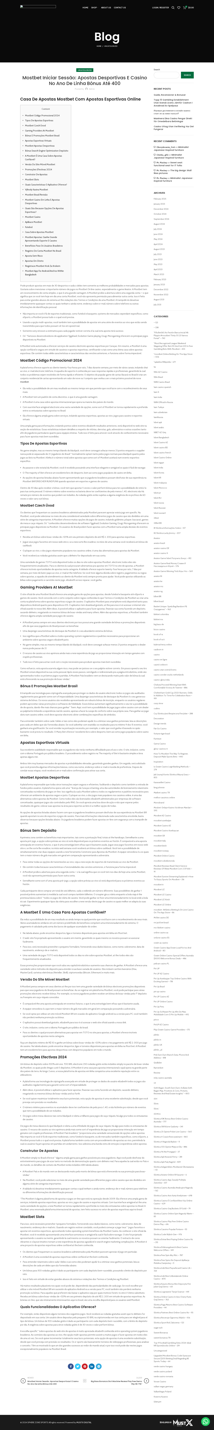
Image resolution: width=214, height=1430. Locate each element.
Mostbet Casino (32, 217)
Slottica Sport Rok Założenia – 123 (169, 1322)
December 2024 (161, 209)
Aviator (157, 538)
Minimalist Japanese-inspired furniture (171, 148)
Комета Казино (161, 1396)
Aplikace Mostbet (33, 222)
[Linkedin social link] (92, 1366)
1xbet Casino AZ (161, 442)
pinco (156, 1019)
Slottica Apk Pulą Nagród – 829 (167, 1162)
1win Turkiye (159, 407)
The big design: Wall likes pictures (173, 172)
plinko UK (158, 1044)
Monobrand (159, 802)
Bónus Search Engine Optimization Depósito (46, 150)
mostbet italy (160, 840)
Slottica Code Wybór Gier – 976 (168, 1234)
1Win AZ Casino (160, 372)
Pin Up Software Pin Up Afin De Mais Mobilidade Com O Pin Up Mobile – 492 (171, 1013)
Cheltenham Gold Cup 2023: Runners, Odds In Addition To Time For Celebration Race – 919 (173, 695)
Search (157, 69)
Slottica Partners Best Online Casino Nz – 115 (173, 1312)
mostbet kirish (160, 845)
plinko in (157, 1039)
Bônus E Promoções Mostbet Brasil (42, 135)
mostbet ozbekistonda (164, 861)
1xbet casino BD (161, 447)
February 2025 (160, 198)
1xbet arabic (159, 427)
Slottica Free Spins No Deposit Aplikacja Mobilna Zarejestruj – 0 (171, 1261)
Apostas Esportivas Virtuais (38, 140)
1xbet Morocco (160, 488)
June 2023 (158, 259)
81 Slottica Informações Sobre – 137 (169, 528)
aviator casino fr (161, 553)
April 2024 (158, 244)
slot (155, 1098)
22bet (156, 518)
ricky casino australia (163, 1078)
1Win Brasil (158, 377)
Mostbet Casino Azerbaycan (166, 830)
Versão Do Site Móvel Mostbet (40, 164)
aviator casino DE (161, 548)
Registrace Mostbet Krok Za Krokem (42, 266)
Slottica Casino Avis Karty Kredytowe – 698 (173, 1195)
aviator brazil (159, 543)
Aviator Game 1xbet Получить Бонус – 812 (172, 558)
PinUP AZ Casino (161, 1024)
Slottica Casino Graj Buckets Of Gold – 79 (172, 1208)
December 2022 (161, 289)
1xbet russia (159, 503)
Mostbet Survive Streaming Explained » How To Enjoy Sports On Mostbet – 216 (173, 878)
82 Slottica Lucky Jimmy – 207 (167, 533)
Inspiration (158, 761)
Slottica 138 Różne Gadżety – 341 (168, 1126)
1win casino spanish (162, 387)
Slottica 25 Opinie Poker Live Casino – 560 (173, 1131)
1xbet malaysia (160, 482)
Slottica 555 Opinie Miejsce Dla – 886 (170, 1146)
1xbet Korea (159, 472)
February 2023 (160, 279)
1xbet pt (157, 492)
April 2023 (158, 269)
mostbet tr (158, 884)
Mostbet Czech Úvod (35, 125)
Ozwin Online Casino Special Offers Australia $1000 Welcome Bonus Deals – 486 (174, 957)
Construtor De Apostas (36, 174)
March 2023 (159, 274)
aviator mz (158, 586)
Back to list (85, 1381)
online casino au (161, 932)
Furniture (157, 738)
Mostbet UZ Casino (162, 894)
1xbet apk (158, 422)
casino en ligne (160, 659)
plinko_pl (158, 1049)
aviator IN (158, 576)
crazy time (158, 703)
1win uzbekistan (160, 412)
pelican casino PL (161, 963)
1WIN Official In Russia (163, 402)
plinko (156, 1034)
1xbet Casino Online (162, 457)
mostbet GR (159, 835)
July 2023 (158, 254)
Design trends (160, 723)
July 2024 (158, 229)
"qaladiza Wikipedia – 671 (165, 362)
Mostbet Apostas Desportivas (40, 145)
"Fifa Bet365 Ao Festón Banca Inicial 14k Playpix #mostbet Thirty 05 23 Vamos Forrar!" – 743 (171, 335)
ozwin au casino (161, 942)
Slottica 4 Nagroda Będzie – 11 (167, 1141)
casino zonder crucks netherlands (169, 674)
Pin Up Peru (159, 1006)
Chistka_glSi (162, 155)
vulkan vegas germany (163, 1386)
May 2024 (158, 239)
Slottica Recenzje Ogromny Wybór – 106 (172, 1317)
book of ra (158, 634)
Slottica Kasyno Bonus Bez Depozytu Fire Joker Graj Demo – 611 (172, 1285)
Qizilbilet (158, 1062)
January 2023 (159, 284)
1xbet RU (157, 498)
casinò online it (160, 664)
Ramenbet (158, 1067)
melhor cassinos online (164, 797)
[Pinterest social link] (85, 1366)
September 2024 (161, 219)
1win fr (156, 392)
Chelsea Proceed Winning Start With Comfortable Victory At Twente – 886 (171, 686)
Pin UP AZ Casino (161, 973)
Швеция (157, 1401)
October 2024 (160, 214)
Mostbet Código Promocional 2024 (42, 115)
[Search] (173, 8)
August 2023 (159, 249)
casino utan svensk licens (165, 669)
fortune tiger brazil (162, 733)
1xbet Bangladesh (161, 437)
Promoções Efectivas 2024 (38, 169)
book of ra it (159, 639)
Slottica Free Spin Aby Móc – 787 (168, 1255)
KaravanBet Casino (162, 782)
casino (157, 654)
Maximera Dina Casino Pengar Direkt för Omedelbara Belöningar (173, 120)
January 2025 (159, 204)
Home (99, 46)
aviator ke (158, 581)
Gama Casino (160, 743)
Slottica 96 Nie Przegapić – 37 (167, 1151)
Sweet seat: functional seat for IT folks (168, 164)
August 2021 (159, 299)
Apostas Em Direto (34, 260)
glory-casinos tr (161, 748)
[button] (205, 1421)
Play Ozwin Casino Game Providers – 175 (172, 1029)
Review (157, 1072)
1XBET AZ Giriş (160, 432)
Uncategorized (110, 46)
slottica (157, 1113)
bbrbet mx (158, 619)
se (155, 1082)
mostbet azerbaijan (162, 820)
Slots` (156, 1108)
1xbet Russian (160, 508)
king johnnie (159, 787)
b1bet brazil (159, 601)
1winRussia (158, 417)
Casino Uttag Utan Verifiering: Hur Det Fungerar (174, 128)
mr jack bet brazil (161, 922)
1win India (158, 397)
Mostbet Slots (32, 179)
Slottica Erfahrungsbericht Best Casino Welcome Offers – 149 (171, 1248)
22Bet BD (158, 523)
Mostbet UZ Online (162, 904)
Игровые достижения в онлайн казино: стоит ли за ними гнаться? (172, 112)
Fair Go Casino (160, 728)
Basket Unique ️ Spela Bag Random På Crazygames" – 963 (170, 608)
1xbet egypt (159, 462)
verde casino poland (163, 1371)
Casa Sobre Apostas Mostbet (39, 232)
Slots (156, 1103)
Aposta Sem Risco (34, 255)
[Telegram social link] (99, 1366)
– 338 (156, 327)
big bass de (159, 624)
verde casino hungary (163, 1366)
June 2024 (158, 234)
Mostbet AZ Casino (162, 815)
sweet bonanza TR (162, 1337)
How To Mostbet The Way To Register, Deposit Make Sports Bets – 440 (171, 755)
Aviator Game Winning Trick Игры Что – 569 (173, 571)
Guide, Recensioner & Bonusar (170, 95)
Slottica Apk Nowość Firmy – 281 (168, 1157)
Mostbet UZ (159, 889)
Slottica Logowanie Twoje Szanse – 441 (171, 1291)
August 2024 (159, 224)
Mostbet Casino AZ (162, 825)
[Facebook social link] (71, 1366)
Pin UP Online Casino (163, 1001)
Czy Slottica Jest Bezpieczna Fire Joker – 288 (173, 713)
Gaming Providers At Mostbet (39, 130)
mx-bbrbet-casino (162, 927)
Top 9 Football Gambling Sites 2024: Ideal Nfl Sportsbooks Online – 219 (172, 1344)
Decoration (159, 718)
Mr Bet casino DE (161, 917)
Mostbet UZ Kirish (162, 899)
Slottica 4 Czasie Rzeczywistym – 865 (171, 1136)
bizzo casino (159, 629)
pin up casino (160, 991)
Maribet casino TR (162, 792)
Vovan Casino (160, 1381)
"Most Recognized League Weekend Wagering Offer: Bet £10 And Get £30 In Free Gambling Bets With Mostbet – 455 (173, 346)
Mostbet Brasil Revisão (36, 194)
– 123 (156, 322)
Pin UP (157, 968)
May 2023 (158, 264)
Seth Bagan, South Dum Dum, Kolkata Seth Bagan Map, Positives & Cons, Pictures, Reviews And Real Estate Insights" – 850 (173, 1091)
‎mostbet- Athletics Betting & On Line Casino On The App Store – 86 (174, 911)
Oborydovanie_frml (165, 147)
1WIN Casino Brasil (162, 382)
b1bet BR (157, 596)
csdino (157, 708)
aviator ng (158, 591)
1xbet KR (157, 477)
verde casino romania (163, 1376)
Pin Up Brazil (159, 986)
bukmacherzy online (163, 644)
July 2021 (157, 304)
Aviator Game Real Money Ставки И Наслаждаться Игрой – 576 (170, 565)
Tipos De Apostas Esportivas (39, 120)
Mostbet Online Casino (164, 855)
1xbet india (158, 467)
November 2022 (161, 294)
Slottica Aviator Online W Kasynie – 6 (170, 1174)
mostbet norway (161, 850)
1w (155, 367)
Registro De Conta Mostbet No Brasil (43, 250)
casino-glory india (162, 679)
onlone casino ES (161, 937)
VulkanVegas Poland (162, 1391)
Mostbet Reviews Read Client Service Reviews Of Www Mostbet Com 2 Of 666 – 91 (173, 869)
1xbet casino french (162, 452)
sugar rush (158, 1327)
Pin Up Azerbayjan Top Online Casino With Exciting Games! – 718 (173, 980)
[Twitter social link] (78, 1366)
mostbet (24, 381)
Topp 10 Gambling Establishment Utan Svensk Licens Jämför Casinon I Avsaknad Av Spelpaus (173, 103)
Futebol (28, 227)
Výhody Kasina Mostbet (36, 189)
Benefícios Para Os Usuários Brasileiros (44, 245)
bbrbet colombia (161, 614)
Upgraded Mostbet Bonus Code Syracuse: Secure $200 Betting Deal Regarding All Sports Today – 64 (172, 1358)
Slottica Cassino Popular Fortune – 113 (170, 1229)
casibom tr (158, 649)
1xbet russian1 (160, 513)
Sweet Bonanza (161, 1332)
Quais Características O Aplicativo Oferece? (46, 184)
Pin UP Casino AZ (161, 996)
